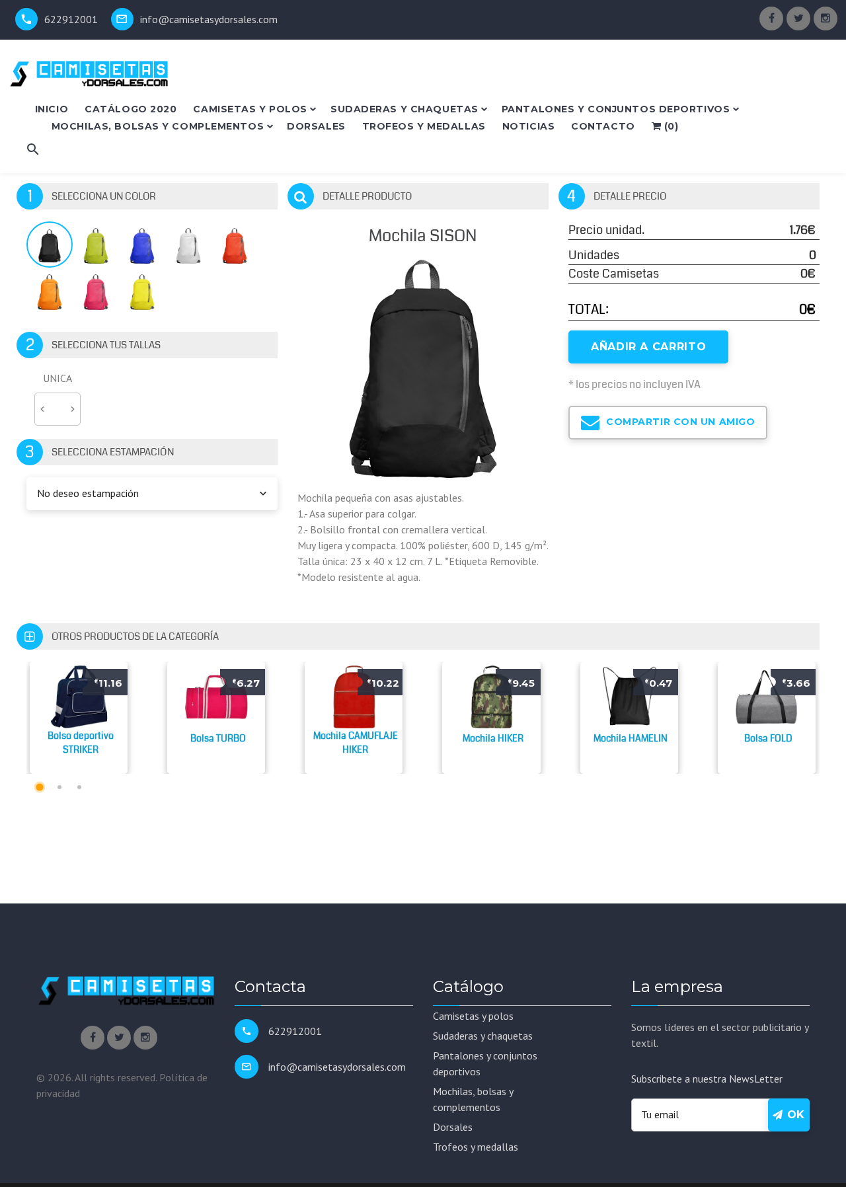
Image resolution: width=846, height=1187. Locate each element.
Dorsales (316, 126)
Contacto (602, 126)
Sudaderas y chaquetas (404, 109)
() (669, 126)
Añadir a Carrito (648, 346)
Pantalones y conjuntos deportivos (616, 109)
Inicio (51, 109)
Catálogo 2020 (130, 109)
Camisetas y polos (250, 109)
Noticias (528, 126)
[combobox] (152, 493)
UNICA (57, 378)
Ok (794, 1114)
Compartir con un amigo (679, 422)
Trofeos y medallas (424, 126)
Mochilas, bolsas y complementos (158, 126)
